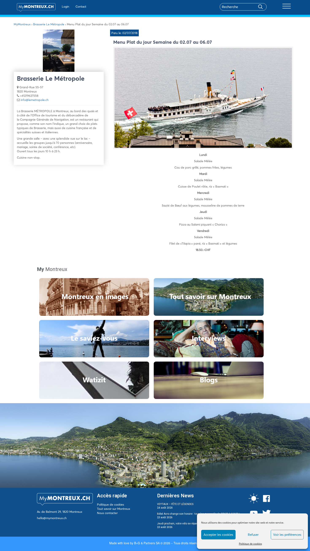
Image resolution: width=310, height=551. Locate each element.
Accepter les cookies (218, 535)
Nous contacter (107, 513)
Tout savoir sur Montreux (113, 509)
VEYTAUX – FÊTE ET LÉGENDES (175, 504)
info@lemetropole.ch (35, 100)
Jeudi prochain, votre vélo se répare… (179, 523)
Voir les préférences (287, 535)
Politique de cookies (250, 543)
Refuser (253, 535)
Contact (80, 6)
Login (65, 6)
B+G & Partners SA (147, 543)
